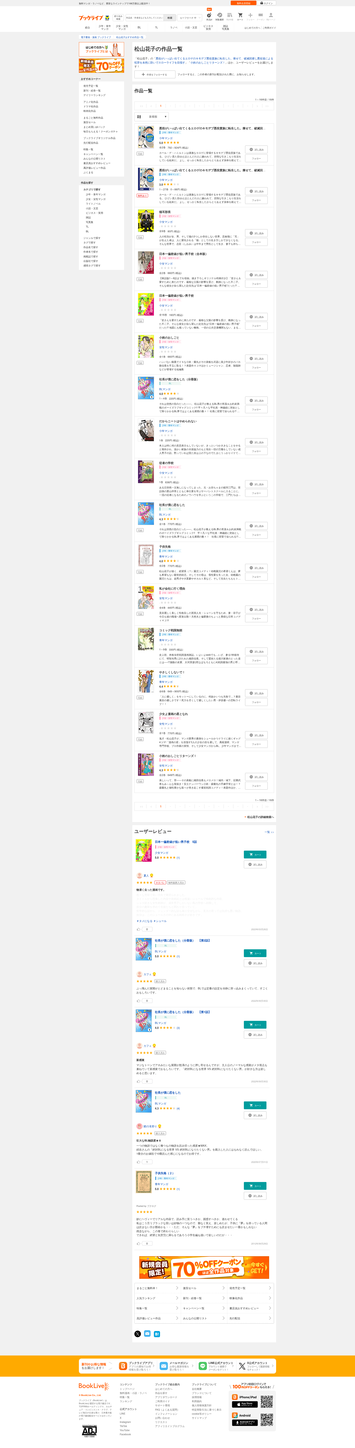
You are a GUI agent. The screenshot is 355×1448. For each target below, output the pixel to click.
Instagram (125, 1422)
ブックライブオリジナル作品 (99, 138)
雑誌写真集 (225, 27)
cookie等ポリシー (202, 1413)
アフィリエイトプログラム (170, 1426)
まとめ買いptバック (94, 126)
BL (139, 27)
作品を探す (161, 1393)
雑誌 (88, 217)
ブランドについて (202, 1393)
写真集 (89, 222)
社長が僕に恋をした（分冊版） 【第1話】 (183, 1012)
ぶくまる (88, 172)
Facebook (125, 1434)
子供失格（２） (165, 1173)
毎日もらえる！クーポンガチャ (100, 131)
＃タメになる (144, 921)
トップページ (127, 1388)
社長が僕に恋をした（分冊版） (179, 379)
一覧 (269, 832)
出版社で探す (90, 261)
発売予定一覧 (90, 85)
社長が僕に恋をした (172, 505)
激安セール (89, 122)
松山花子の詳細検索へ (260, 817)
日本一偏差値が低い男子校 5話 (176, 842)
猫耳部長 (165, 212)
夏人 (146, 875)
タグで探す (89, 242)
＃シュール (160, 921)
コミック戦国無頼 (170, 630)
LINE (122, 1413)
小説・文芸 (191, 27)
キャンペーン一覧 (93, 154)
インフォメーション (166, 1413)
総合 (87, 27)
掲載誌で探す (90, 256)
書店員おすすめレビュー (97, 163)
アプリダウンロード (166, 1397)
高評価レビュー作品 (94, 167)
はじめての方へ (252, 27)
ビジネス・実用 (94, 212)
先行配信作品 (90, 142)
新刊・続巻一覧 (92, 90)
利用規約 (197, 1401)
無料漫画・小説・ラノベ (133, 1393)
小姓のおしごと (169, 337)
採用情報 (197, 1397)
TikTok (123, 1426)
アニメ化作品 (90, 101)
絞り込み (118, 17)
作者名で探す (90, 251)
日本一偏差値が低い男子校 (176, 295)
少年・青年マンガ (105, 27)
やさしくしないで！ (172, 672)
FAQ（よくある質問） (167, 1409)
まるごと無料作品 (93, 117)
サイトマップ (199, 1417)
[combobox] (144, 17)
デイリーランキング (94, 95)
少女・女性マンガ (122, 27)
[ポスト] (137, 1334)
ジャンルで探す (92, 237)
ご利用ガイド (269, 27)
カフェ (148, 974)
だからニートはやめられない (178, 421)
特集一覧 (88, 149)
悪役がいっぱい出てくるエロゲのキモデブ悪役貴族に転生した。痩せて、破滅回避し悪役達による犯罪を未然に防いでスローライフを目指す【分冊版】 (257, 170)
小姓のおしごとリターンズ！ (207, 62)
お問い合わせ (162, 1417)
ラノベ (174, 27)
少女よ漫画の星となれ (173, 714)
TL (156, 27)
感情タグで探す (92, 265)
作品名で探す (90, 247)
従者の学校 (166, 463)
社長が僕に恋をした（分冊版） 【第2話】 (183, 940)
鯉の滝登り (150, 1126)
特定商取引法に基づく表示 (206, 1409)
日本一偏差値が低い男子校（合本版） (183, 254)
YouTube (125, 1430)
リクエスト (161, 1422)
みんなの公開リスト (94, 158)
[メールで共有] (147, 1336)
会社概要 (197, 1388)
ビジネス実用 (208, 27)
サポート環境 (162, 1405)
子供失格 (165, 546)
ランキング (126, 1401)
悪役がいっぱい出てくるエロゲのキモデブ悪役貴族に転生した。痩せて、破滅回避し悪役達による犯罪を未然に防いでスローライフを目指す (249, 128)
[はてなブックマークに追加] (157, 1337)
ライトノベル (93, 203)
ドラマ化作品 (90, 106)
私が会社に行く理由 (172, 588)
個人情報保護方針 (202, 1405)
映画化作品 (89, 110)
